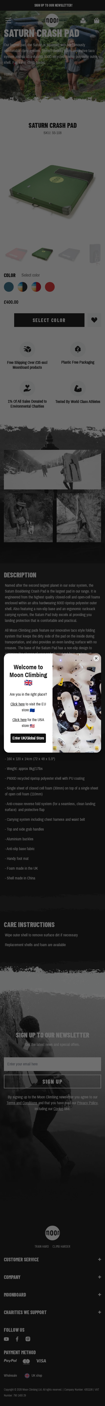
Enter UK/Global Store (28, 738)
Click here (17, 704)
